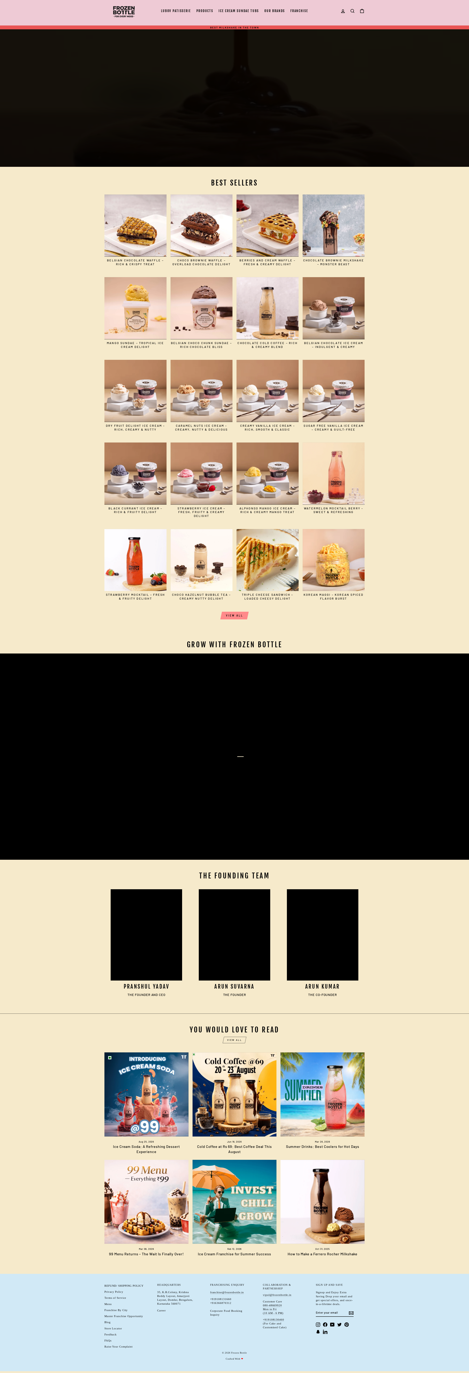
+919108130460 (273, 1319)
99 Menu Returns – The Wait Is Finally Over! (146, 1254)
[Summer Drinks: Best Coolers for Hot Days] (322, 1094)
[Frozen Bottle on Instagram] (318, 1324)
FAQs (108, 1340)
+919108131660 (220, 1299)
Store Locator (113, 1328)
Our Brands (274, 11)
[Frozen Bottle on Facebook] (325, 1324)
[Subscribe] (351, 1312)
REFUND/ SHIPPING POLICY (124, 1285)
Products (204, 11)
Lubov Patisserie (176, 11)
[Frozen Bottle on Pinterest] (346, 1324)
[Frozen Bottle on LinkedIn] (325, 1332)
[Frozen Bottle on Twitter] (339, 1324)
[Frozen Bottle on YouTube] (332, 1324)
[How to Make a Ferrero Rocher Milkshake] (322, 1202)
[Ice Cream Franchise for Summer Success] (235, 1202)
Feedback (110, 1334)
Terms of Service (115, 1297)
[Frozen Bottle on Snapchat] (318, 1332)
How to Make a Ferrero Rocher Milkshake (322, 1254)
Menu (108, 1304)
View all (234, 615)
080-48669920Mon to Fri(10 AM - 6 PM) (273, 1309)
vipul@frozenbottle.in (277, 1294)
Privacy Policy (113, 1291)
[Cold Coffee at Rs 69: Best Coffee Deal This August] (235, 1094)
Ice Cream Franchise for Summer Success (234, 1254)
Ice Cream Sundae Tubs (239, 11)
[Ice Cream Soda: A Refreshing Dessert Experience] (146, 1094)
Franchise (299, 11)
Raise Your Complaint (118, 1346)
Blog (107, 1322)
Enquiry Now (122, 845)
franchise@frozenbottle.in (227, 1292)
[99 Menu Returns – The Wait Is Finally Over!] (146, 1202)
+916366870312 (220, 1302)
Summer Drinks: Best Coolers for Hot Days (322, 1146)
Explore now (123, 102)
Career (161, 1310)
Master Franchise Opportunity (123, 1316)
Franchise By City (116, 1310)
